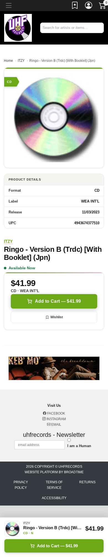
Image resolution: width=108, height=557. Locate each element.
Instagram (56, 419)
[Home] (18, 27)
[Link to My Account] (89, 6)
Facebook (55, 413)
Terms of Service (54, 485)
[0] (102, 6)
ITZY (21, 61)
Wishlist (56, 317)
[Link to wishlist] (75, 6)
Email (55, 425)
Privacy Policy (21, 485)
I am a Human (79, 446)
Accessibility (54, 498)
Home (8, 61)
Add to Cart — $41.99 (58, 301)
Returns (87, 482)
